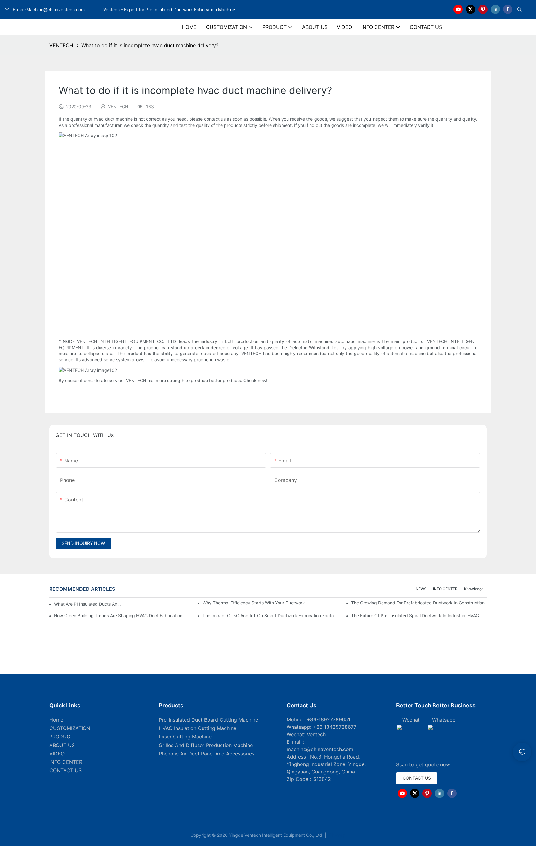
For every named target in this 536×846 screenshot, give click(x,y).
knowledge (474, 588)
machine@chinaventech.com (320, 749)
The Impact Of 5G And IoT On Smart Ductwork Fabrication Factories (270, 615)
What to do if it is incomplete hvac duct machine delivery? (149, 45)
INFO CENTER (445, 588)
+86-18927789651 (328, 719)
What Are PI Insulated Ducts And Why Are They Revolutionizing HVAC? (88, 604)
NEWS (421, 588)
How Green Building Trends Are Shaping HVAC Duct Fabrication (118, 615)
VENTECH (61, 45)
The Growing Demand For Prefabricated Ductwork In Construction (418, 602)
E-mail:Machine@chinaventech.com (57, 9)
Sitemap (337, 835)
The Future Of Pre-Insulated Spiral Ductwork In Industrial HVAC (415, 615)
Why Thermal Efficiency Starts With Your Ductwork (254, 602)
